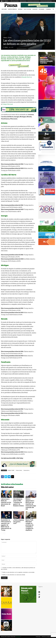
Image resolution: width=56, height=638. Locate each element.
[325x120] (46, 225)
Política (15, 518)
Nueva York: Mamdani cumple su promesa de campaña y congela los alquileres (29, 525)
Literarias (48, 9)
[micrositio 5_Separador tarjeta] (18, 464)
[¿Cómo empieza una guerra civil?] (18, 515)
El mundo (9, 37)
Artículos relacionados (12, 484)
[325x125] (46, 194)
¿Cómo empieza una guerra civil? (18, 521)
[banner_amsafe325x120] (46, 238)
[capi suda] (46, 99)
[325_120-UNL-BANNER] (46, 201)
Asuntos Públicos (12, 9)
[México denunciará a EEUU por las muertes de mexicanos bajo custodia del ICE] (31, 494)
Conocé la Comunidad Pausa (46, 1)
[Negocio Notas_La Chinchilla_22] (18, 109)
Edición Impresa (23, 1)
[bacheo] (46, 65)
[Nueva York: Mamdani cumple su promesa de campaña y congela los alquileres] (31, 515)
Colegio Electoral (7, 104)
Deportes (3, 518)
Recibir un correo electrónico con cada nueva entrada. (13, 574)
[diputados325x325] (46, 171)
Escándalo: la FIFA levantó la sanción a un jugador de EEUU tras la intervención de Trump (6, 525)
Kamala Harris (26, 77)
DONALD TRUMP (11, 470)
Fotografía (41, 9)
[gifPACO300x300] (46, 116)
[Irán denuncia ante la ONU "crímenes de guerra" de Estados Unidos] (18, 494)
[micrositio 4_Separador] (18, 65)
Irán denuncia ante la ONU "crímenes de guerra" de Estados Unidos (18, 502)
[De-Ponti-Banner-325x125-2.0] (46, 122)
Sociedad (20, 9)
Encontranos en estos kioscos (33, 1)
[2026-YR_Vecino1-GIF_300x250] (46, 154)
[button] (53, 9)
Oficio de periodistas (15, 1)
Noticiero (4, 9)
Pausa (2, 12)
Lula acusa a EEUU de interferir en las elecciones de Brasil (6, 502)
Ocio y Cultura (27, 9)
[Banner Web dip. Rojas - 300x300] (46, 139)
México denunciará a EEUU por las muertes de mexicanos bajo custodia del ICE (31, 504)
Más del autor (7, 487)
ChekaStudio (18, 636)
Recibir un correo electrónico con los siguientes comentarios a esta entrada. (18, 572)
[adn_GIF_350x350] (46, 218)
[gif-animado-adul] (46, 231)
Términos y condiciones (46, 636)
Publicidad (38, 636)
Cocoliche (34, 9)
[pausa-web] (46, 244)
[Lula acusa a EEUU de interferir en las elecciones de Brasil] (6, 494)
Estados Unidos (19, 470)
